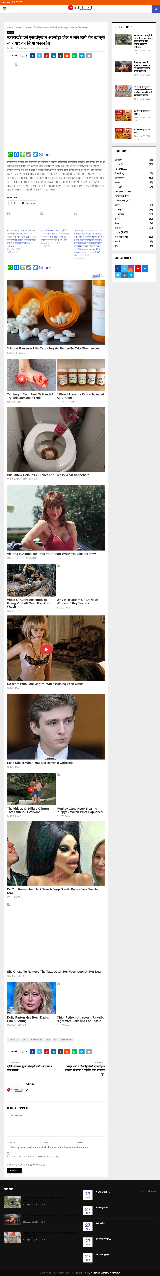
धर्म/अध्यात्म (119, 200)
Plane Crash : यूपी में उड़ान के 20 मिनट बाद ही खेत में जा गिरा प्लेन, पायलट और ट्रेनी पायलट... (143, 41)
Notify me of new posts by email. (27, 1165)
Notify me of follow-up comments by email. (33, 1157)
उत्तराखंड (10, 32)
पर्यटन (117, 205)
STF (55, 1040)
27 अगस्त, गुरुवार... (103, 1239)
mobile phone (37, 1040)
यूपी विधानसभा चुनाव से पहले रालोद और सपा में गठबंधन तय (29, 1068)
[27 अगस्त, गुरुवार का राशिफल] (123, 115)
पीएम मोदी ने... (101, 1223)
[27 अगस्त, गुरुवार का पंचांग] (123, 133)
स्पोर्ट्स (117, 241)
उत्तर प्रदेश (119, 191)
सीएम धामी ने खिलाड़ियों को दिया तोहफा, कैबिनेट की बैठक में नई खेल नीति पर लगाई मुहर (85, 1070)
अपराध (117, 182)
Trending (119, 173)
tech (120, 187)
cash (25, 1040)
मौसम (117, 223)
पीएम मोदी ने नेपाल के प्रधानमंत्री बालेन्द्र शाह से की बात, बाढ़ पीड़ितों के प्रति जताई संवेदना (143, 91)
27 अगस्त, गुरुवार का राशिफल (142, 112)
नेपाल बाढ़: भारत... (103, 1207)
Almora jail (14, 1040)
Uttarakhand (66, 1040)
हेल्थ (116, 246)
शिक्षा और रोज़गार (121, 237)
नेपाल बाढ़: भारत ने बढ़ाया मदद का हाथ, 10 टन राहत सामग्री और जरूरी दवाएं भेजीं (142, 67)
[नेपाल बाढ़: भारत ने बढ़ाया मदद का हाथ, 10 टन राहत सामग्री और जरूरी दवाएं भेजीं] (123, 66)
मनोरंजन (118, 219)
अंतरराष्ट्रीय (119, 178)
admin (12, 48)
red (48, 1040)
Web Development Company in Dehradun (102, 1273)
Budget (118, 159)
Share (45, 154)
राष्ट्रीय (121, 164)
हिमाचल (121, 214)
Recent (118, 169)
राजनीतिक (119, 228)
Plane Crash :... (103, 1192)
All (143, 1191)
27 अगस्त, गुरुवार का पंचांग (142, 131)
